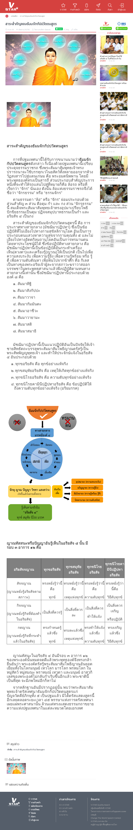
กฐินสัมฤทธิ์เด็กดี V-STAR (101, 808)
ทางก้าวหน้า (107, 245)
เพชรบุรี (120, 241)
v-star (105, 223)
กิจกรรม (121, 232)
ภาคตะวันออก (107, 232)
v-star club (117, 223)
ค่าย (104, 228)
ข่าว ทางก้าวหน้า (66, 808)
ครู (112, 228)
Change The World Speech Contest (106, 818)
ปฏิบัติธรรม (106, 236)
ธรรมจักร (14, 16)
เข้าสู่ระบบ (34, 820)
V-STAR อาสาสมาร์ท (99, 821)
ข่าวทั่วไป (63, 811)
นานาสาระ (63, 814)
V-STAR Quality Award (100, 805)
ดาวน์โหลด (34, 809)
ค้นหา (32, 816)
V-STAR (33, 799)
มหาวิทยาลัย (107, 241)
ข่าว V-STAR (64, 805)
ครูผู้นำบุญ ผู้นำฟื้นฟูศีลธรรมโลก (104, 824)
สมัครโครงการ (36, 806)
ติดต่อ (33, 813)
